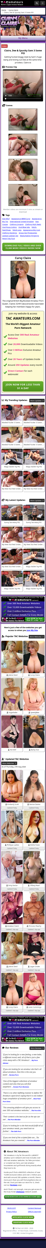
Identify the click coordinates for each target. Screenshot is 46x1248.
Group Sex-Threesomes (28, 233)
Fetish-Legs (17, 230)
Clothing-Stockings (9, 233)
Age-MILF (6, 219)
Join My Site (32, 630)
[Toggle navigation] (42, 3)
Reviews (13, 1185)
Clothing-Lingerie (17, 224)
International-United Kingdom (22, 221)
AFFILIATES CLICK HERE (23, 1217)
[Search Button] (36, 3)
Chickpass (20, 1192)
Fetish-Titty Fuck (8, 238)
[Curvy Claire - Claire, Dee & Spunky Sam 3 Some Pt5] (22, 119)
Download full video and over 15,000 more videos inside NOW (23, 246)
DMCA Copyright (34, 1211)
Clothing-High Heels (33, 224)
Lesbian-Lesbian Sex (10, 236)
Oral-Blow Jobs (24, 227)
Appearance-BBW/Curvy (20, 219)
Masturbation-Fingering (29, 236)
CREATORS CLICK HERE (23, 1222)
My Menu (23, 38)
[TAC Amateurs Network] (11, 3)
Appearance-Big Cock (31, 230)
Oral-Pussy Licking (9, 227)
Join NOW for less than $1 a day (23, 386)
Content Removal (34, 1208)
